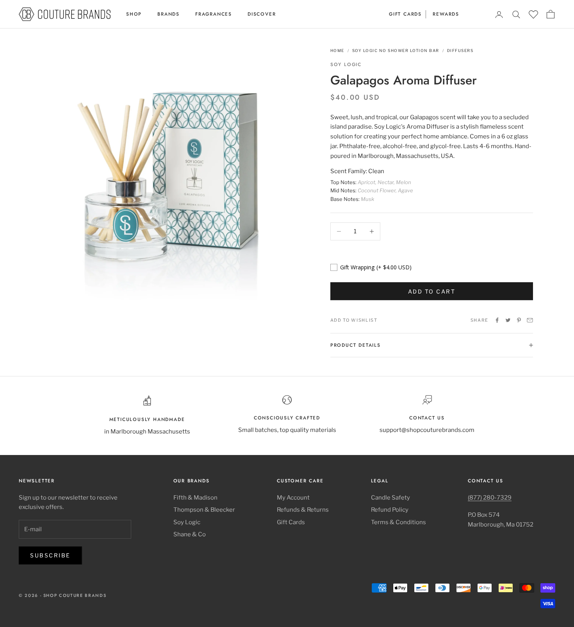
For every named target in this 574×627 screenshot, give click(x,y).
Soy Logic (346, 64)
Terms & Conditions (398, 522)
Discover (262, 14)
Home (337, 50)
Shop (134, 14)
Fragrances (213, 14)
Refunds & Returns (303, 509)
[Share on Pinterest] (519, 320)
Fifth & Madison (195, 497)
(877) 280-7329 (490, 497)
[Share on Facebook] (497, 320)
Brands (168, 14)
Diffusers (460, 50)
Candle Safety (390, 497)
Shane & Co (189, 534)
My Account (293, 497)
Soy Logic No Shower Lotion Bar (395, 50)
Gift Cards (405, 14)
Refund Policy (389, 509)
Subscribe (50, 555)
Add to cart (432, 291)
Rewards (446, 14)
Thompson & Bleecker (204, 509)
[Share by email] (530, 320)
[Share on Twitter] (508, 320)
